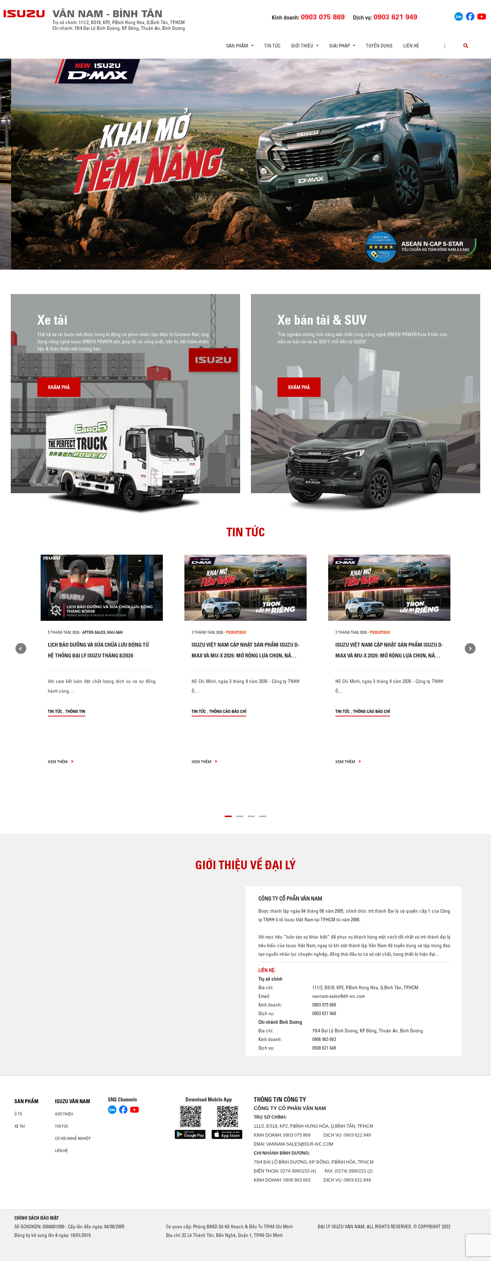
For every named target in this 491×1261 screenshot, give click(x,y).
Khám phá (59, 387)
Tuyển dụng (379, 46)
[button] (190, 256)
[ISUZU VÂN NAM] (24, 13)
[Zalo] (458, 15)
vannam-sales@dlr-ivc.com (338, 996)
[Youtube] (481, 15)
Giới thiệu (64, 1113)
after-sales (93, 632)
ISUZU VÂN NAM (72, 1101)
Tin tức (272, 46)
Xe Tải (19, 1126)
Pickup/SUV (236, 632)
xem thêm (58, 761)
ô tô (18, 1113)
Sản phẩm (26, 1101)
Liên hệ (411, 46)
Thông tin (75, 711)
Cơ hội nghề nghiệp (73, 1138)
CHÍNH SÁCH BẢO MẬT (36, 1218)
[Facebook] (470, 15)
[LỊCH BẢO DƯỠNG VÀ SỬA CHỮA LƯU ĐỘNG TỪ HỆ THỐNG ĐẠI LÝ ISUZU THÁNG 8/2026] (102, 588)
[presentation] (20, 164)
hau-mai (115, 632)
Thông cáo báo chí (227, 711)
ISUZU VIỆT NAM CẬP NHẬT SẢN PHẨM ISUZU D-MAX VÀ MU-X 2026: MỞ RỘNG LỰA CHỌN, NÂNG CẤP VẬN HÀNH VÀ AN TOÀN (245, 655)
